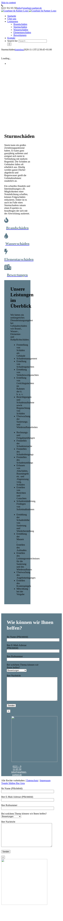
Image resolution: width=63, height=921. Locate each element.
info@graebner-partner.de (29, 8)
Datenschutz (32, 780)
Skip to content (8, 2)
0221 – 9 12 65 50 (17, 767)
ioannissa (19, 49)
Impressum (45, 780)
